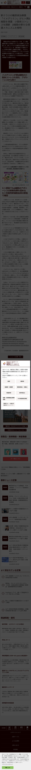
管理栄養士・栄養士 (22, 387)
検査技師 (8, 392)
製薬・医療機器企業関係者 (8, 398)
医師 (9, 381)
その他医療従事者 (22, 398)
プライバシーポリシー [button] (7, 764)
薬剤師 (22, 381)
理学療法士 (22, 392)
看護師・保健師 (9, 387)
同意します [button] (7, 767)
